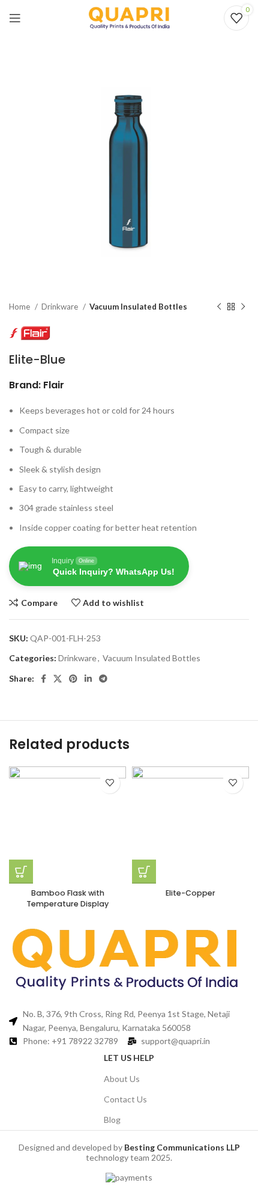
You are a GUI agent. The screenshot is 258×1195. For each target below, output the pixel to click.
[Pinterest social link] (73, 678)
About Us (122, 1079)
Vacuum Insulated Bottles (138, 306)
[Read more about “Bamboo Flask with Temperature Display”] (21, 872)
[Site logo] (129, 17)
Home (20, 306)
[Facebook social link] (43, 678)
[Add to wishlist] (109, 782)
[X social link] (57, 678)
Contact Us (125, 1099)
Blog (112, 1119)
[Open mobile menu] (15, 18)
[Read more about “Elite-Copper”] (144, 872)
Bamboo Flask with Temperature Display (67, 898)
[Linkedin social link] (88, 678)
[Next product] (243, 307)
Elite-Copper (190, 893)
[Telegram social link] (103, 678)
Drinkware (60, 306)
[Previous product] (219, 307)
